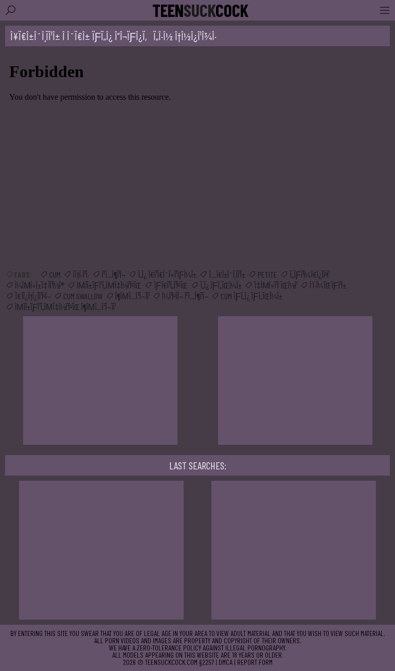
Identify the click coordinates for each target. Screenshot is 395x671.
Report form (255, 662)
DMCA (225, 662)
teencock (200, 10)
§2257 (206, 662)
